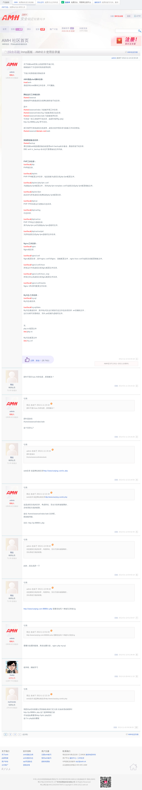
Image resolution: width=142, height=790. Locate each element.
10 (136, 727)
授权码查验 (45, 762)
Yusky (12, 675)
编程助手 (106, 2)
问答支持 (83, 29)
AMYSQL (13, 7)
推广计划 (54, 29)
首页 (5, 29)
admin (12, 72)
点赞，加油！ (35, 360)
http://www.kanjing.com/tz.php (56, 471)
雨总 (12, 385)
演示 (29, 29)
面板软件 (68, 29)
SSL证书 (47, 2)
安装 (16, 29)
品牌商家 (5, 758)
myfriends (12, 702)
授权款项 (26, 765)
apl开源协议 (27, 762)
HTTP (138, 16)
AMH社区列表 (132, 52)
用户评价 (5, 762)
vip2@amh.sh (81, 762)
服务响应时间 (91, 755)
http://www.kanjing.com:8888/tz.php (38, 609)
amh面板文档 (28, 755)
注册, (116, 16)
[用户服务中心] (133, 767)
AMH (24, 2)
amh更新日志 (28, 758)
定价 (40, 29)
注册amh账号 (46, 755)
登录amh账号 (46, 758)
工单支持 (81, 758)
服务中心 (73, 758)
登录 (128, 16)
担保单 (76, 2)
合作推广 (5, 765)
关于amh (5, 755)
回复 (116, 386)
